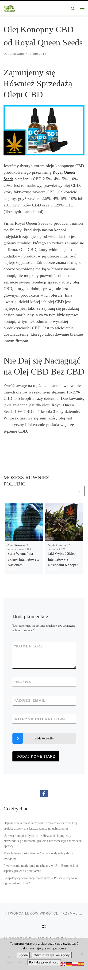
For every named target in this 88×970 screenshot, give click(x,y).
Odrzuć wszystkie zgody (52, 955)
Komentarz (28, 646)
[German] (69, 964)
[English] (63, 964)
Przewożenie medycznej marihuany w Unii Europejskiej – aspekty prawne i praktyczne (42, 868)
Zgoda (23, 955)
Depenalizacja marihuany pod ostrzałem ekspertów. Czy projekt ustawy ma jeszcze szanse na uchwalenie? (40, 825)
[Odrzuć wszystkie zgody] (82, 954)
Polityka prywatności (44, 962)
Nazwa (22, 682)
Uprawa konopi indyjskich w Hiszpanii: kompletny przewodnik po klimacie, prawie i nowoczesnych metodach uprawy (43, 841)
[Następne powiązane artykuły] (79, 491)
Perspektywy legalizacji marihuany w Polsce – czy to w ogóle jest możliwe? (40, 880)
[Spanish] (81, 964)
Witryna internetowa (40, 719)
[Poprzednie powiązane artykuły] (67, 491)
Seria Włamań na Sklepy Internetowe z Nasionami (23, 559)
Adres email (30, 700)
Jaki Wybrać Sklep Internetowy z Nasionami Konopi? (63, 559)
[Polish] (75, 964)
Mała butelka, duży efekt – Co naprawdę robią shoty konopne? (38, 855)
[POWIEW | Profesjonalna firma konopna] (9, 8)
